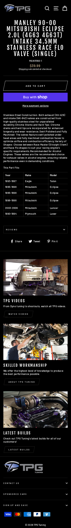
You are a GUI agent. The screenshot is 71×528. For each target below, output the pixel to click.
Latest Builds (19, 449)
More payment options (35, 105)
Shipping (23, 69)
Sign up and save (15, 505)
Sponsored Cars (15, 494)
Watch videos (18, 314)
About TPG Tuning (21, 382)
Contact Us (11, 483)
